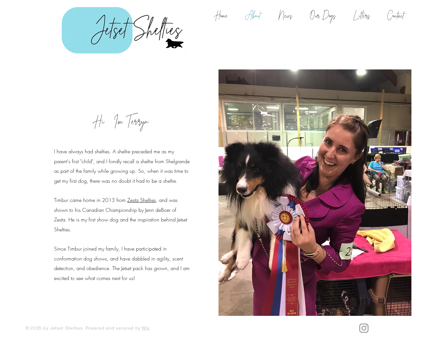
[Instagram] (364, 328)
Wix (146, 328)
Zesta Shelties (141, 200)
